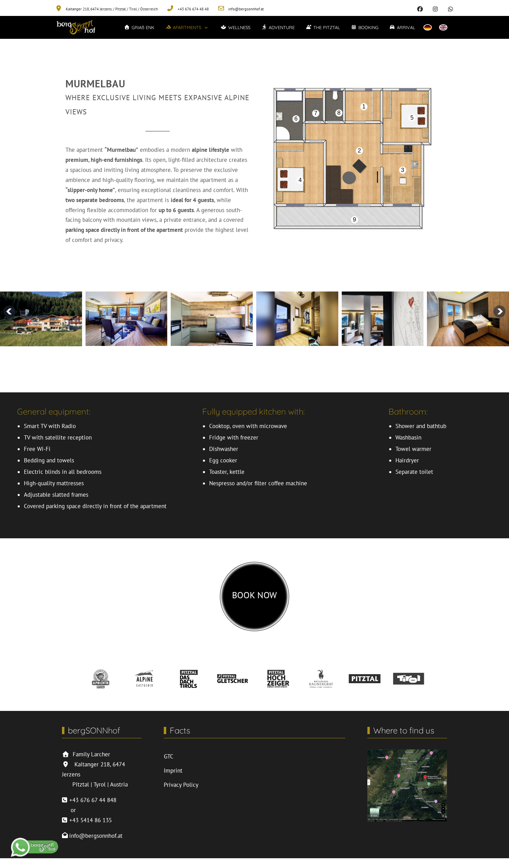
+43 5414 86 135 (90, 820)
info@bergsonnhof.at (96, 836)
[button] (187, 27)
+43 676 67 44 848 (92, 800)
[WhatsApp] (450, 9)
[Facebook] (420, 9)
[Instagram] (435, 9)
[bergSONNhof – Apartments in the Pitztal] (76, 27)
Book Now (254, 595)
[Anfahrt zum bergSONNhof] (407, 785)
